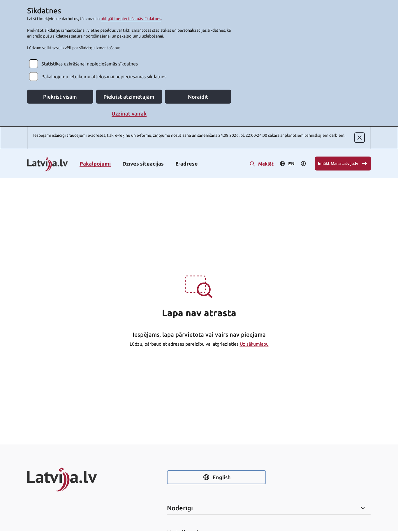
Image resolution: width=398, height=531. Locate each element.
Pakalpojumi (95, 163)
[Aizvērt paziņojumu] (359, 137)
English (221, 477)
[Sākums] (76, 479)
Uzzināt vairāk (129, 113)
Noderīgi (180, 508)
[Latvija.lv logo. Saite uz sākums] (47, 164)
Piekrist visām (60, 97)
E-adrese (186, 163)
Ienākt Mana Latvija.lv (338, 163)
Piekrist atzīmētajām (128, 97)
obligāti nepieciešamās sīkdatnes (131, 18)
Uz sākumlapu (254, 344)
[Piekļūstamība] (303, 164)
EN (291, 163)
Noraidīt (198, 97)
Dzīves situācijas (143, 163)
